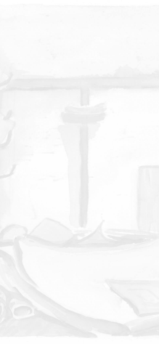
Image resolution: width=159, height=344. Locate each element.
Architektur (79, 61)
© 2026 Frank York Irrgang (79, 325)
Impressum (74, 317)
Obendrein (89, 57)
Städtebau (69, 58)
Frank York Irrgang (79, 20)
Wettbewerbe (74, 62)
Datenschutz (114, 317)
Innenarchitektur (84, 71)
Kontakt (39, 317)
